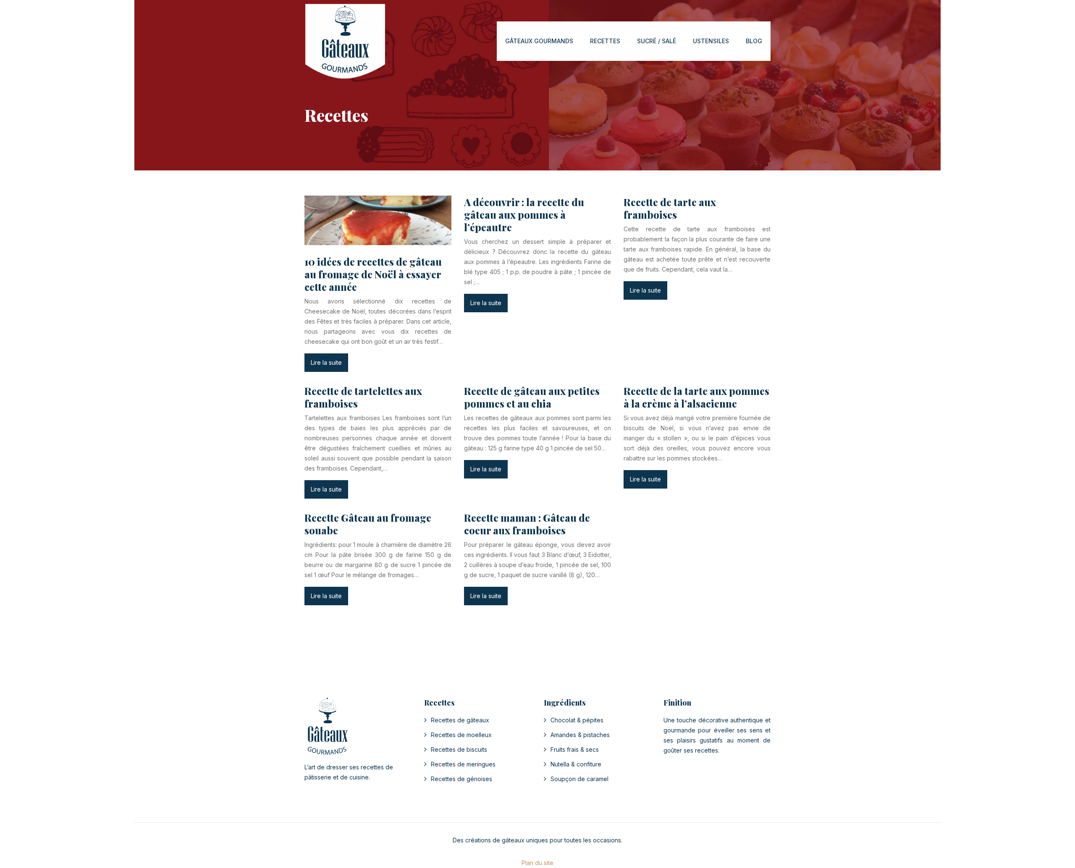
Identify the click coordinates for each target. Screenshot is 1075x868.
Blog (754, 40)
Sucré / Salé (656, 40)
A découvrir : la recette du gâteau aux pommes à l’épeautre (524, 214)
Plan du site (537, 862)
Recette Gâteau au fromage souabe (367, 524)
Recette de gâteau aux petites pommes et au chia (532, 397)
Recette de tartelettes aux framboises (363, 397)
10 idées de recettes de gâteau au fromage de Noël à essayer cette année (373, 274)
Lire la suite (326, 362)
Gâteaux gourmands (539, 40)
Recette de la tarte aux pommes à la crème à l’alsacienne (696, 397)
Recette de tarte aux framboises (670, 208)
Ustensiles (711, 40)
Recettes (605, 40)
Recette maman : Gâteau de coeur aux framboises (527, 524)
